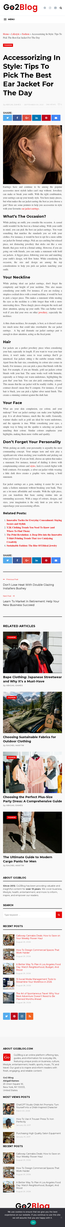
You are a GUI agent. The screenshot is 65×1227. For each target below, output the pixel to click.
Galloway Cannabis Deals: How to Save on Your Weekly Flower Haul (38, 937)
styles (32, 465)
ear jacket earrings (30, 208)
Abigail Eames (14, 685)
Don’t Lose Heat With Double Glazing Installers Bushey (28, 586)
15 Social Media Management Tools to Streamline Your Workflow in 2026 (36, 980)
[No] (61, 1217)
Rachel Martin (15, 745)
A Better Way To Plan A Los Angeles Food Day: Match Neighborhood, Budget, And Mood (38, 967)
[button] (9, 19)
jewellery (43, 312)
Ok (33, 1222)
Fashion (25, 33)
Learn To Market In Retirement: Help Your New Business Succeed (31, 603)
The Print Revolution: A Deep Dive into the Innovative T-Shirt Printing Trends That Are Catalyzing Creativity (34, 538)
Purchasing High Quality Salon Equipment (38, 1133)
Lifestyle (15, 33)
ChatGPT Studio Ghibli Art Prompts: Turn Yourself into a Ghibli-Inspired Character (37, 1106)
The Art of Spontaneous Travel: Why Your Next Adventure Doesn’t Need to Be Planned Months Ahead (37, 996)
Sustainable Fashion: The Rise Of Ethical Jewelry (32, 545)
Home (6, 33)
